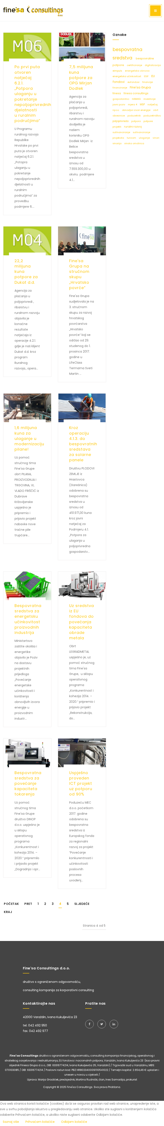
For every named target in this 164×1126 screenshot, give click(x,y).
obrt (155, 110)
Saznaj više (11, 1122)
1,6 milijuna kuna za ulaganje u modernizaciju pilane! (29, 438)
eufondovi (133, 82)
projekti (117, 126)
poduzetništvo (152, 115)
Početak (11, 904)
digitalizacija (153, 65)
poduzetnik (134, 115)
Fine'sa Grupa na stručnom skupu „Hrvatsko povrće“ (79, 274)
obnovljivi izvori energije (136, 110)
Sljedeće (81, 904)
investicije (149, 99)
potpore (148, 121)
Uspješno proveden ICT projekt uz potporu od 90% (80, 783)
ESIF (146, 76)
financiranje (120, 87)
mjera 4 (133, 104)
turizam (132, 138)
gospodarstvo (121, 99)
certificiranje (135, 65)
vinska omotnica (134, 143)
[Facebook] (89, 1024)
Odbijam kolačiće (74, 1122)
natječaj (153, 104)
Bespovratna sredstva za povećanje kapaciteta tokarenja (28, 783)
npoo (116, 110)
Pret (28, 904)
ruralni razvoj (133, 126)
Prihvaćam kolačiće (40, 1122)
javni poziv (119, 104)
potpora (136, 121)
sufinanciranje (122, 132)
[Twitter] (101, 1024)
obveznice (119, 115)
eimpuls (118, 70)
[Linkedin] (114, 1024)
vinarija (117, 143)
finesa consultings (136, 93)
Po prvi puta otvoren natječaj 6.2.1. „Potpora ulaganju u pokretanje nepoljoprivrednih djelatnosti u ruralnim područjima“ (33, 93)
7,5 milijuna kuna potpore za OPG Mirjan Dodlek (81, 77)
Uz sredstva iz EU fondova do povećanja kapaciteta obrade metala (81, 622)
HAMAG (136, 99)
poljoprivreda (121, 121)
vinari (156, 138)
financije (147, 82)
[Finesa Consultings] (33, 10)
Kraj (8, 912)
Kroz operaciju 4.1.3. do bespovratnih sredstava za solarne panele (83, 444)
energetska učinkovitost (127, 76)
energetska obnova (137, 70)
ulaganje (145, 138)
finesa (117, 93)
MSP (142, 104)
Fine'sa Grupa (140, 87)
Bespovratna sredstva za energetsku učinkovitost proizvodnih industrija (28, 619)
